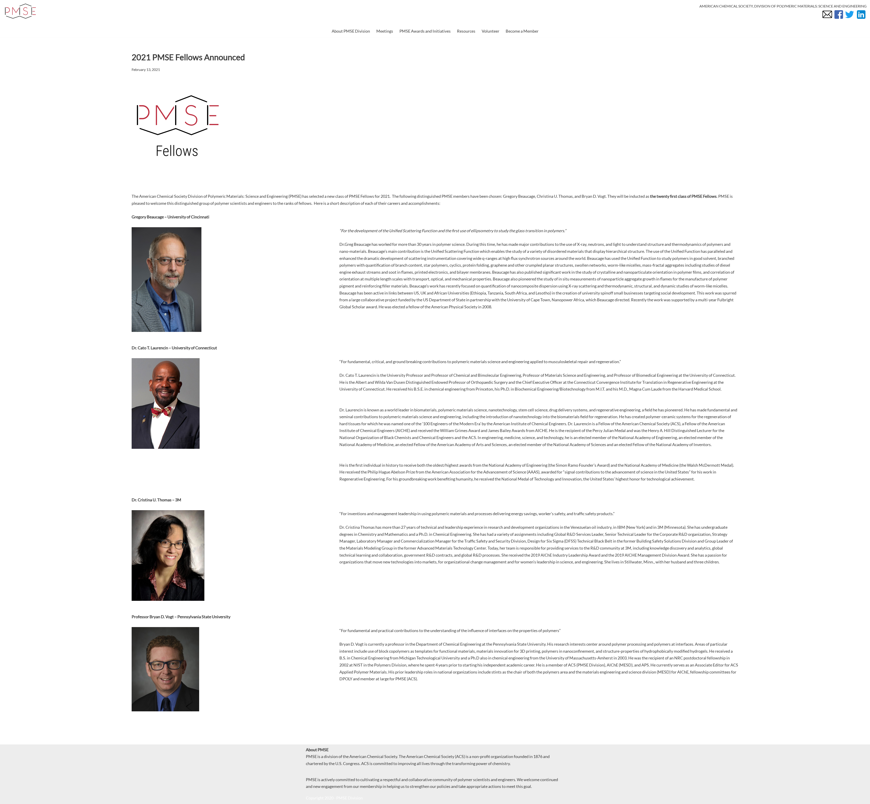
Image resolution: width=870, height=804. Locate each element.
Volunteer (490, 31)
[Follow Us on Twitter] (849, 18)
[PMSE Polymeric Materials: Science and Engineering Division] (20, 11)
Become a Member (522, 31)
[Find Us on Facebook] (838, 18)
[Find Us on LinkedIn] (861, 18)
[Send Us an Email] (827, 18)
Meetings (384, 31)
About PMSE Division (351, 31)
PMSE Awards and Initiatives (425, 31)
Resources (466, 31)
